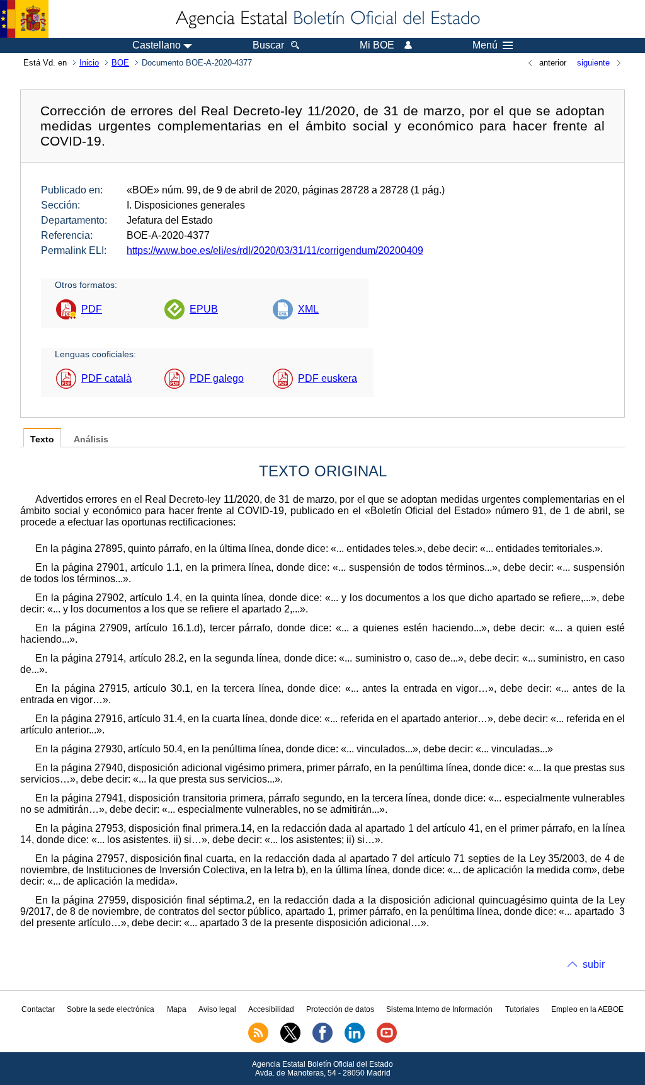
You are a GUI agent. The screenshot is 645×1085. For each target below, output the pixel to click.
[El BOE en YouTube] (387, 1040)
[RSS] (258, 1040)
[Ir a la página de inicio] (326, 19)
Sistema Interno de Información (439, 1009)
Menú (485, 45)
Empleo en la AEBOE (587, 1009)
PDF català (106, 378)
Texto (42, 439)
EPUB (204, 309)
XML (308, 309)
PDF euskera (327, 378)
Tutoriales (522, 1009)
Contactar (38, 1009)
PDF (91, 309)
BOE (120, 62)
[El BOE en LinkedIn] (355, 1040)
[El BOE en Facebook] (322, 1040)
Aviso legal (217, 1009)
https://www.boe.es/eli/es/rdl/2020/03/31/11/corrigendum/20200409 (275, 250)
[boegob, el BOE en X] (290, 1040)
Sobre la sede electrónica (110, 1009)
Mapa (176, 1009)
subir (594, 964)
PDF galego (217, 378)
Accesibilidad (271, 1009)
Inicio (89, 62)
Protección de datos (340, 1009)
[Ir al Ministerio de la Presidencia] (24, 19)
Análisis (91, 439)
